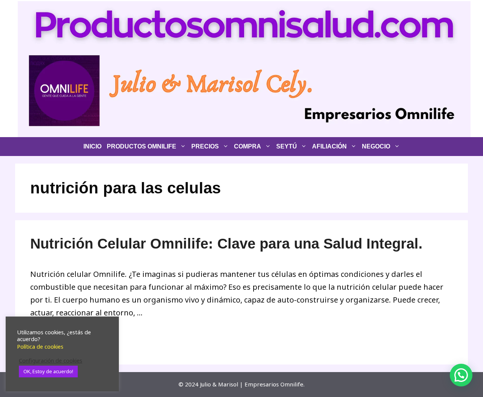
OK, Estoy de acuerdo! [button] (48, 371)
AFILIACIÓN (329, 146)
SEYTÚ (286, 146)
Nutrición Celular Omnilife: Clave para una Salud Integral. (226, 244)
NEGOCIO (376, 146)
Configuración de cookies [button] (50, 360)
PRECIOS (205, 146)
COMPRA (247, 146)
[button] (461, 375)
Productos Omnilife (141, 146)
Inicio (92, 146)
